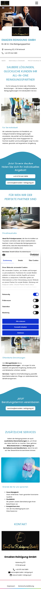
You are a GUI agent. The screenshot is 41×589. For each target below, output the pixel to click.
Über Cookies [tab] (33, 260)
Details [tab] (20, 260)
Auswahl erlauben (20, 327)
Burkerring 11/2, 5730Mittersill (15, 49)
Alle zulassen (20, 321)
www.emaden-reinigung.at (21, 575)
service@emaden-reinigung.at (20, 182)
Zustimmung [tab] (7, 260)
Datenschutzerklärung (26, 586)
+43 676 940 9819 (11, 53)
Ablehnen (20, 333)
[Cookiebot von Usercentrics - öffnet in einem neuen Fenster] (30, 255)
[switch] (36, 300)
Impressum (11, 586)
